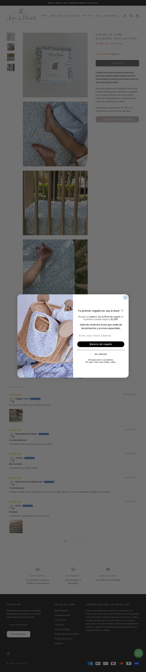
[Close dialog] (125, 297)
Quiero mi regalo (101, 344)
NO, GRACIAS (101, 354)
